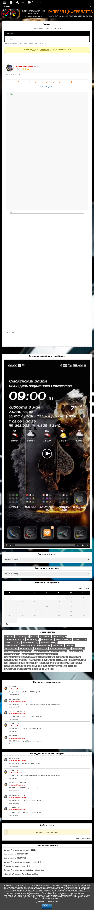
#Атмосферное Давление (60, 648)
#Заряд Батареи (12, 654)
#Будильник (79, 648)
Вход (34, 50)
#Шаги (44, 663)
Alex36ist (10, 669)
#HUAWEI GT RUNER (30, 642)
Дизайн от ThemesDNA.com (47, 902)
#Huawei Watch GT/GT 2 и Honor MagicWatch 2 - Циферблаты (27, 645)
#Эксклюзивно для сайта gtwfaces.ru (66, 663)
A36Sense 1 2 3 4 (35, 862)
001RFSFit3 (32, 850)
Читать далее (35, 692)
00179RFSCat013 (14, 699)
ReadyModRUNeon (15, 687)
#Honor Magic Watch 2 (14, 639)
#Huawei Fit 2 (33, 639)
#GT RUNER (45, 636)
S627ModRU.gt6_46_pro (47, 87)
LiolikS (36, 669)
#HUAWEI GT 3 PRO (63, 639)
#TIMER (69, 645)
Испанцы (48, 669)
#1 (7, 74)
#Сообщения (35, 660)
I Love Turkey (24, 669)
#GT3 (34, 636)
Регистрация (44, 50)
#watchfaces (11, 648)
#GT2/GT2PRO (22, 636)
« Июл (6, 624)
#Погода (62, 657)
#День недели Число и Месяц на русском (50, 651)
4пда (72, 666)
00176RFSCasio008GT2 (17, 724)
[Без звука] (83, 545)
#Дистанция (75, 651)
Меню (8, 6)
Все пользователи (83, 838)
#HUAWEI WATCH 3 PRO (49, 642)
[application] (47, 454)
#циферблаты (35, 666)
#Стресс (49, 660)
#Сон (23, 660)
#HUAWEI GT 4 (80, 639)
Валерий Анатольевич (42, 28)
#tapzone (58, 645)
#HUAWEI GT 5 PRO (12, 642)
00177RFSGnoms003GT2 (17, 711)
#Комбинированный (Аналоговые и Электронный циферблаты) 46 (29, 657)
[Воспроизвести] (7, 545)
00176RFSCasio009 (16, 736)
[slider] (45, 545)
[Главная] (11, 2)
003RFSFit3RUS (23, 854)
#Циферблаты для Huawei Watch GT (71, 660)
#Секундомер (11, 660)
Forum (47, 24)
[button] (47, 453)
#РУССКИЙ (75, 657)
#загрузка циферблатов (15, 666)
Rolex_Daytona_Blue (36, 870)
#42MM (9, 636)
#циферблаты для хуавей (55, 666)
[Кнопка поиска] (90, 6)
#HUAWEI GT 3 (47, 639)
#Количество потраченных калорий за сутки (39, 654)
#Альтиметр (41, 648)
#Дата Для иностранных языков (18, 651)
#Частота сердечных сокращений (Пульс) (21, 663)
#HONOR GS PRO (60, 636)
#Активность (26, 648)
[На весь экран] (87, 545)
